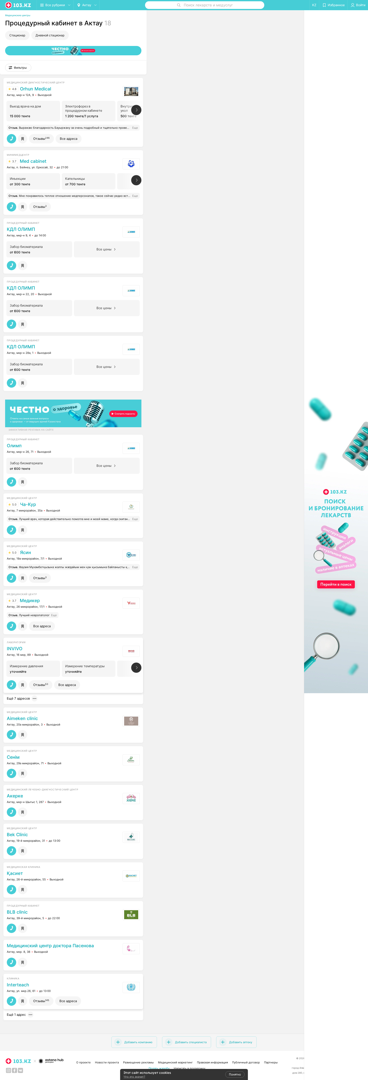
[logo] (18, 5)
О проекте (83, 1062)
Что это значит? (134, 1076)
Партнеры (271, 1062)
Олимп (14, 445)
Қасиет (15, 873)
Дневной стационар (50, 35)
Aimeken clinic (22, 718)
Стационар (17, 35)
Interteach (18, 984)
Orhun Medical (35, 88)
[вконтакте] (20, 1070)
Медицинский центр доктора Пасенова (50, 945)
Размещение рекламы (138, 1062)
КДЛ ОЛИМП (21, 229)
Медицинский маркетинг (175, 1062)
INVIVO (14, 648)
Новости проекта (107, 1062)
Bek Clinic (17, 834)
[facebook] (14, 1070)
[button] (18, 67)
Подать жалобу (159, 1068)
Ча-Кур (28, 504)
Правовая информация (212, 1062)
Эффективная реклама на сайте (31, 429)
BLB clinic (17, 912)
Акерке (15, 796)
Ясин (25, 552)
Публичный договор (246, 1062)
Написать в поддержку (189, 1068)
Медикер (30, 600)
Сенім (13, 757)
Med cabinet (33, 161)
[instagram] (8, 1070)
